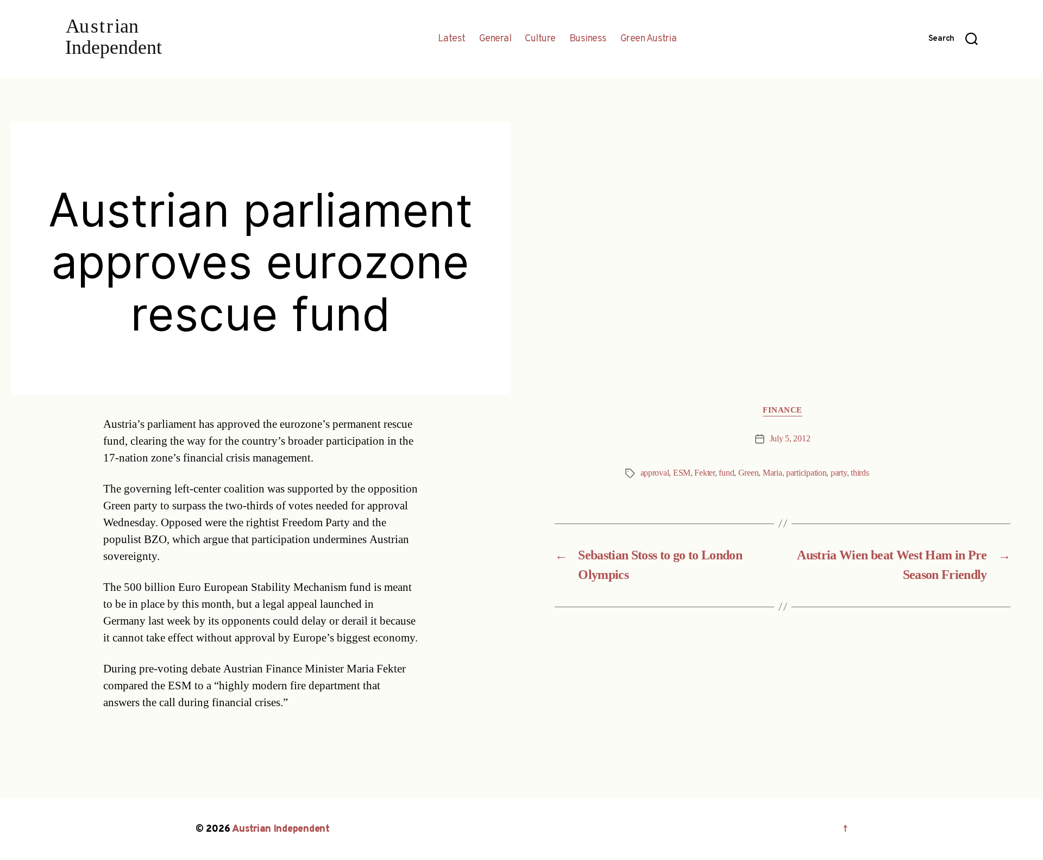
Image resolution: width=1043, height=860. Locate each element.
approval (654, 473)
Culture (540, 39)
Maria (772, 473)
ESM (681, 473)
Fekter (704, 473)
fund (726, 473)
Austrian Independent (281, 829)
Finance (782, 410)
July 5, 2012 (790, 438)
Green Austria (648, 39)
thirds (860, 473)
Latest (452, 39)
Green (748, 473)
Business (588, 39)
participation (806, 473)
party (839, 473)
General (495, 39)
